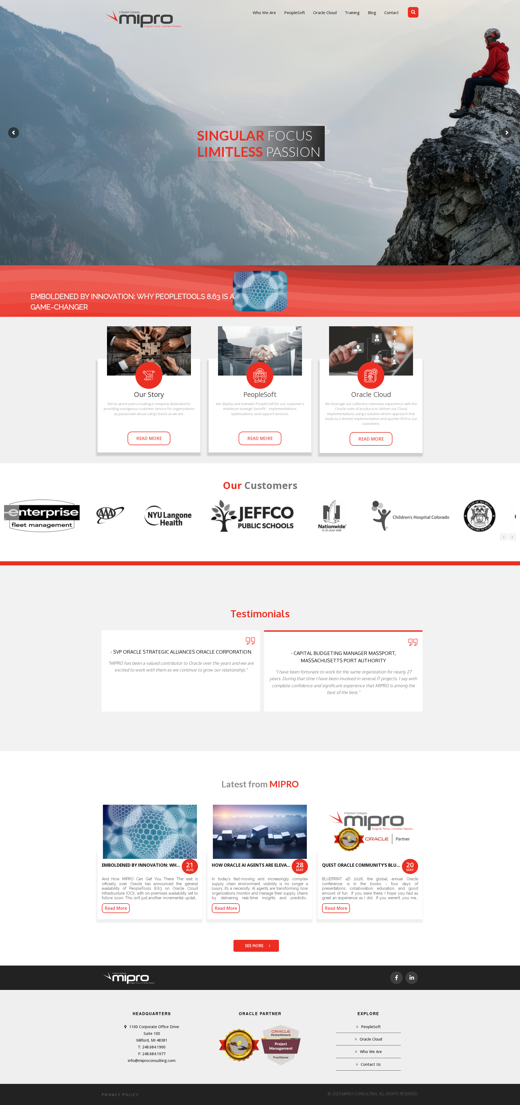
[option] (52, 516)
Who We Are (371, 1051)
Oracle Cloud (371, 1039)
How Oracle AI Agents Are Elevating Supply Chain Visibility (282, 865)
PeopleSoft (371, 1026)
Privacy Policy (120, 1094)
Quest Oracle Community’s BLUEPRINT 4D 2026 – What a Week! (393, 865)
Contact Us (371, 1064)
